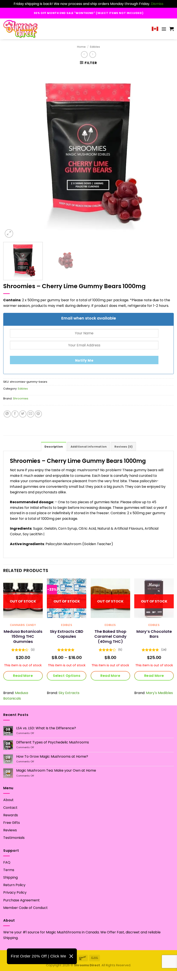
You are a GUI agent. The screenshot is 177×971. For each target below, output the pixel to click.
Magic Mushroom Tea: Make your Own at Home (56, 770)
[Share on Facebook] (15, 413)
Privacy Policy (15, 892)
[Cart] (171, 29)
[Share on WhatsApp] (7, 413)
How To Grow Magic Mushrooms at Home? (52, 756)
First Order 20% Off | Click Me (38, 956)
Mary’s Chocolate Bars (154, 634)
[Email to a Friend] (30, 413)
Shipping (10, 877)
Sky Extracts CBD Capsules (66, 634)
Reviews (10, 830)
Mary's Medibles (159, 692)
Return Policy (14, 884)
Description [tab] (53, 446)
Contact (10, 807)
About (8, 799)
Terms (8, 869)
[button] (163, 29)
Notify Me (84, 360)
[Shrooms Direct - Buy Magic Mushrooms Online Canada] (22, 28)
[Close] (71, 956)
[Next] (165, 154)
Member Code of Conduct (25, 907)
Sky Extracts (68, 692)
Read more (23, 675)
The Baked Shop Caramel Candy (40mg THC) (110, 636)
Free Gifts (11, 822)
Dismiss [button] (157, 3)
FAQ (6, 862)
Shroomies (20, 398)
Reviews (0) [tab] (123, 446)
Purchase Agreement (21, 900)
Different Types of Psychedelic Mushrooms (52, 742)
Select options (66, 675)
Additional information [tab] (89, 446)
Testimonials (14, 837)
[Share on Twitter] (22, 413)
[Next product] (84, 54)
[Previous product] (92, 54)
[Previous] (12, 154)
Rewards (10, 815)
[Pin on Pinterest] (38, 413)
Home (81, 47)
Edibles (95, 47)
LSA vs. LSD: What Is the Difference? (46, 728)
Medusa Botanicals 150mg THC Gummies (23, 636)
